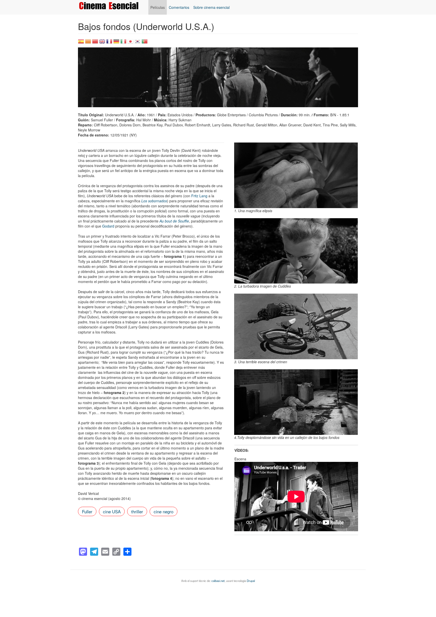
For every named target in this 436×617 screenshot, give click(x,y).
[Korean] (137, 43)
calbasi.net (218, 581)
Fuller (87, 511)
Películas (157, 7)
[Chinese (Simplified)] (95, 43)
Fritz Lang (199, 195)
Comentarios (179, 7)
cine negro (163, 511)
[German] (116, 43)
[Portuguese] (145, 43)
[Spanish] (81, 43)
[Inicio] (110, 5)
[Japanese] (130, 43)
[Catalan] (88, 43)
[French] (109, 43)
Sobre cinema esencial (211, 7)
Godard (108, 226)
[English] (102, 43)
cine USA (112, 511)
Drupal (251, 581)
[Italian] (123, 43)
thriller (137, 511)
